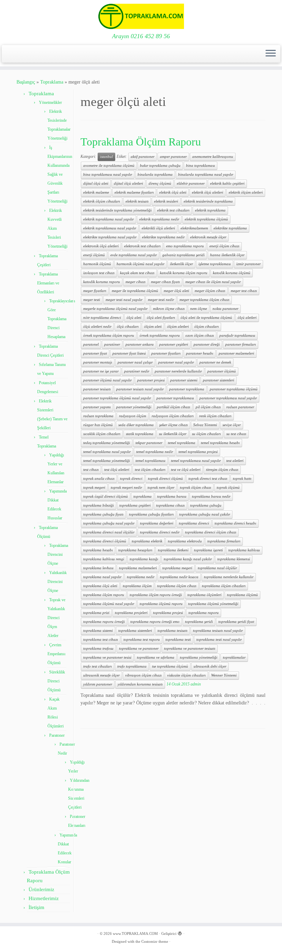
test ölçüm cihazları (150, 470)
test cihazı (91, 470)
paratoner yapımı (97, 407)
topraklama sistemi (98, 631)
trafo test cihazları (97, 666)
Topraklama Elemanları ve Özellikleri (48, 283)
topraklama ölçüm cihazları (224, 586)
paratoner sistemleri (218, 380)
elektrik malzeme (96, 192)
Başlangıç (26, 82)
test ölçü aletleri (116, 470)
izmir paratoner (248, 264)
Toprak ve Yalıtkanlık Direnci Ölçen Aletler (56, 617)
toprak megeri (94, 487)
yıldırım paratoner (97, 684)
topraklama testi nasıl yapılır (219, 639)
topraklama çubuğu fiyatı (103, 514)
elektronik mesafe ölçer (208, 237)
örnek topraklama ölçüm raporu (108, 335)
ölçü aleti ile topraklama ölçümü (206, 318)
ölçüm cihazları (206, 326)
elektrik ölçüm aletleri (246, 192)
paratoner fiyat (95, 353)
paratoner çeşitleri (173, 344)
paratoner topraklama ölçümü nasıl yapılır (117, 398)
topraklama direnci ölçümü (104, 541)
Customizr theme (154, 941)
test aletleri (234, 461)
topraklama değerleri (156, 523)
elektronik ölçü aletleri (101, 246)
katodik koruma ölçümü (231, 273)
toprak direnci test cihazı (207, 479)
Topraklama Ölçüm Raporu (140, 142)
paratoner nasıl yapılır (176, 362)
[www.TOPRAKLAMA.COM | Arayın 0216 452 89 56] (141, 16)
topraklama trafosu (98, 648)
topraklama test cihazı (100, 639)
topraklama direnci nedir (160, 532)
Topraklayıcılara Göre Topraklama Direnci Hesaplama (61, 319)
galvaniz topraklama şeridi (183, 255)
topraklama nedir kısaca (179, 577)
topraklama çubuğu (205, 505)
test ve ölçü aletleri (185, 470)
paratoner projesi (151, 380)
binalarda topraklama (155, 174)
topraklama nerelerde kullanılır (228, 577)
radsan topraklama (98, 416)
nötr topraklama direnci (102, 318)
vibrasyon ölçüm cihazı (143, 675)
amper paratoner (173, 157)
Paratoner (57, 735)
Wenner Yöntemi (224, 675)
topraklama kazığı (144, 559)
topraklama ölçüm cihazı (176, 586)
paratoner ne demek (215, 362)
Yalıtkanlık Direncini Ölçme (57, 581)
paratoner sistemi (183, 380)
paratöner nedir (136, 371)
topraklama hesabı (98, 550)
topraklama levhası (98, 568)
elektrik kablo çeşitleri (227, 183)
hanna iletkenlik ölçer (227, 255)
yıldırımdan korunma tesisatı (140, 684)
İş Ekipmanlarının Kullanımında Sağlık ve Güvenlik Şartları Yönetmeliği (59, 174)
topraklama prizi (96, 613)
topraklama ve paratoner (139, 648)
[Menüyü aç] (270, 54)
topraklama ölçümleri (204, 595)
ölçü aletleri (247, 318)
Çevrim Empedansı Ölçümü (56, 654)
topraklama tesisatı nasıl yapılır (218, 631)
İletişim (36, 907)
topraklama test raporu (141, 639)
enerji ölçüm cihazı (224, 246)
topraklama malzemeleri (138, 568)
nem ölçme (198, 309)
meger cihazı (135, 282)
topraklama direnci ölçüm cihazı (210, 532)
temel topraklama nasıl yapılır (107, 452)
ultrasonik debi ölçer (210, 666)
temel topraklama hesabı (220, 443)
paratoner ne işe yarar (101, 371)
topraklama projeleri (131, 613)
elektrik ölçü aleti (172, 192)
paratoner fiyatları (166, 353)
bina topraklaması (200, 166)
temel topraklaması (150, 461)
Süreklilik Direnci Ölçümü (56, 681)
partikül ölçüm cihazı (173, 407)
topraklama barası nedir (211, 496)
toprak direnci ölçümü (165, 479)
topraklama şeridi (199, 622)
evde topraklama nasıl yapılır (133, 255)
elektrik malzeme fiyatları (134, 192)
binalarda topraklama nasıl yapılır (205, 174)
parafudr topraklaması (237, 335)
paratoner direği (207, 344)
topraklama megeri (177, 568)
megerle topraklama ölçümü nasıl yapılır (115, 309)
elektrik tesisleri (166, 201)
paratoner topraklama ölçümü (234, 389)
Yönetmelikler (50, 102)
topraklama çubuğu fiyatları (151, 514)
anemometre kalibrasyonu (212, 157)
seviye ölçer (232, 425)
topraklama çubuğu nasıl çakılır (204, 514)
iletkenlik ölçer (181, 264)
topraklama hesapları (135, 550)
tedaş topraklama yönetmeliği (106, 443)
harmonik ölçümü (97, 264)
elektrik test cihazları (173, 210)
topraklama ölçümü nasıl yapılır (108, 604)
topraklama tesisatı (172, 631)
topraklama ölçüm (137, 586)
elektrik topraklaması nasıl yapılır (109, 228)
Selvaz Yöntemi (205, 425)
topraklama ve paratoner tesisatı (189, 648)
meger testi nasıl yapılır (124, 300)
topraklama (142, 496)
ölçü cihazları (128, 326)
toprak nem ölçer (161, 487)
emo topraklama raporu (185, 246)
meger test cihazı (244, 291)
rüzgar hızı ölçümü (98, 425)
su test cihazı (236, 434)
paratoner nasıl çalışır (135, 362)
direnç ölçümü (160, 183)
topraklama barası (171, 496)
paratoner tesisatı (97, 389)
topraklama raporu (203, 613)
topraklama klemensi (233, 559)
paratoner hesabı (199, 353)
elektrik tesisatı (137, 201)
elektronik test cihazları (142, 246)
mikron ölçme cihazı (169, 309)
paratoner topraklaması (175, 398)
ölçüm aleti (153, 326)
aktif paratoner (142, 157)
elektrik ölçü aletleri (207, 192)
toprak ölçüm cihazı (195, 487)
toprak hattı (242, 479)
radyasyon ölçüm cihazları (173, 416)
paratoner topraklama (186, 389)
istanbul (106, 157)
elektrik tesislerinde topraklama (208, 201)
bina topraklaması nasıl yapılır (107, 174)
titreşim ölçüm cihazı (222, 470)
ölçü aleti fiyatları (161, 318)
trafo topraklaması (132, 666)
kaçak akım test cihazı (137, 273)
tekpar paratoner (148, 443)
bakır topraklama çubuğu (160, 166)
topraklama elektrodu (185, 541)
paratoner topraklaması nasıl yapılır (228, 398)
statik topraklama (139, 434)
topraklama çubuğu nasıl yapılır (108, 523)
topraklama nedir (140, 577)
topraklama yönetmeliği (198, 657)
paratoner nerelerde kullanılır (178, 371)
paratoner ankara (140, 344)
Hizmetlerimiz (44, 898)
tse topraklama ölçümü (170, 666)
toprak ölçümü (228, 487)
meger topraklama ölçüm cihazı (204, 300)
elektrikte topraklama (230, 228)
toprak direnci (131, 479)
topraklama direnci (194, 523)
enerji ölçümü (94, 255)
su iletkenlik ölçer (172, 434)
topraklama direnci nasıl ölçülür (108, 532)
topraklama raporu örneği (104, 622)
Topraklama (51, 82)
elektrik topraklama (210, 210)
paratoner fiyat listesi (129, 353)
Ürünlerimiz (41, 889)
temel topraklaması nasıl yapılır (196, 461)
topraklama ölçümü (242, 595)
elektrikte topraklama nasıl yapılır (110, 237)
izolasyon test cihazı (99, 273)
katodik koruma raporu (101, 282)
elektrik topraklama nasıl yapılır (108, 219)
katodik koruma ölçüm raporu (183, 273)
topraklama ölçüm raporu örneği (156, 595)
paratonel (91, 344)
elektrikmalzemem (194, 228)
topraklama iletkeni (173, 550)
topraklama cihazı (170, 505)
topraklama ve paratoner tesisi (107, 657)
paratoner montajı (97, 362)
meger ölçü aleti (176, 291)
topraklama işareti (208, 550)
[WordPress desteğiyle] (179, 932)
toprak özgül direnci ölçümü (105, 496)
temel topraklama (181, 443)
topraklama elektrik (147, 541)
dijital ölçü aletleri (128, 183)
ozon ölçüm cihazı (199, 335)
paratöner (112, 344)
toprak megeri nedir (126, 487)
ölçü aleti (134, 318)
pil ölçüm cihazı (208, 407)
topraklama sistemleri (135, 631)
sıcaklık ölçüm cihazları (101, 434)
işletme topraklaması (214, 264)
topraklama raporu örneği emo (155, 622)
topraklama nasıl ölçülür (217, 568)
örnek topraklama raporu (160, 335)
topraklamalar (234, 657)
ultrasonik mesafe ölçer (101, 675)
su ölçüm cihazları (206, 434)
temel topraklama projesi (198, 452)
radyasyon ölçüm (132, 416)
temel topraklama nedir (154, 452)
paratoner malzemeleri (236, 353)
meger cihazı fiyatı (165, 282)
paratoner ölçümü (221, 371)
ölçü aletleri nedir (97, 326)
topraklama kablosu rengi (103, 559)
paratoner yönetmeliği (133, 407)
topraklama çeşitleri (135, 505)
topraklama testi (178, 639)
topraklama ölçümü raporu (161, 604)
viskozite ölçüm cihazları (186, 675)
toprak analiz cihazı (99, 479)
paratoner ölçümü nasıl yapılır (107, 380)
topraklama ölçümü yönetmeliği (213, 604)
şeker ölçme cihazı (173, 425)
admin (196, 684)
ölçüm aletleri (178, 326)
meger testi (91, 300)
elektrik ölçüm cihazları (101, 201)
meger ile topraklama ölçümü (135, 291)
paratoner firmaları (240, 344)
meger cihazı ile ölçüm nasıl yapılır (213, 282)
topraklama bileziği (98, 505)
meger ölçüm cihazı (210, 291)
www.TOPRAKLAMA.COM (135, 933)
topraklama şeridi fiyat (236, 622)
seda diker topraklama (136, 425)
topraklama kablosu (244, 550)
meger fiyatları (94, 291)
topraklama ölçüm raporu (103, 595)
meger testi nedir (161, 300)
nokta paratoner (225, 309)
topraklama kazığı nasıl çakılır (188, 559)
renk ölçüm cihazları (215, 416)
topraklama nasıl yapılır (102, 577)
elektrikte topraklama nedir (163, 237)
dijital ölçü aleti (95, 183)
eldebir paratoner (191, 183)
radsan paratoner (240, 407)
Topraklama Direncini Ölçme (57, 554)
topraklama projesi (168, 613)
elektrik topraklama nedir (159, 219)
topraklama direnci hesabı (235, 523)
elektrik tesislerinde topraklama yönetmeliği (117, 210)
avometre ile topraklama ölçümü (108, 166)
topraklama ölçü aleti (100, 586)
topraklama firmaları (223, 541)
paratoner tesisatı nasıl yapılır (140, 389)
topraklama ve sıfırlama (155, 657)
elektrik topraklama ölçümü (206, 219)
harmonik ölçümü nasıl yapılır (140, 264)
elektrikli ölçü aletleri (158, 228)
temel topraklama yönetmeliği (106, 461)
